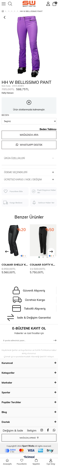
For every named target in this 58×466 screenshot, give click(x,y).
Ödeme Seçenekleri (15, 172)
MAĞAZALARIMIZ (28, 438)
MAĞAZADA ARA (29, 134)
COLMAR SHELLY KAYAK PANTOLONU (15, 264)
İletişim (31, 430)
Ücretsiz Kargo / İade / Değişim (23, 179)
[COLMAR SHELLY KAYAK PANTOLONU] (15, 241)
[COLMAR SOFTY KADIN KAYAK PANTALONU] (43, 241)
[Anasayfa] (5, 11)
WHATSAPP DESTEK (30, 144)
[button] (39, 257)
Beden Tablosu (48, 129)
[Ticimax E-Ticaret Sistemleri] (29, 457)
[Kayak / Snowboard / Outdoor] (17, 11)
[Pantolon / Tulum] (14, 11)
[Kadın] (8, 11)
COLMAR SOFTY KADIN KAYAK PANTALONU (43, 264)
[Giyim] (11, 11)
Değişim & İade (13, 430)
